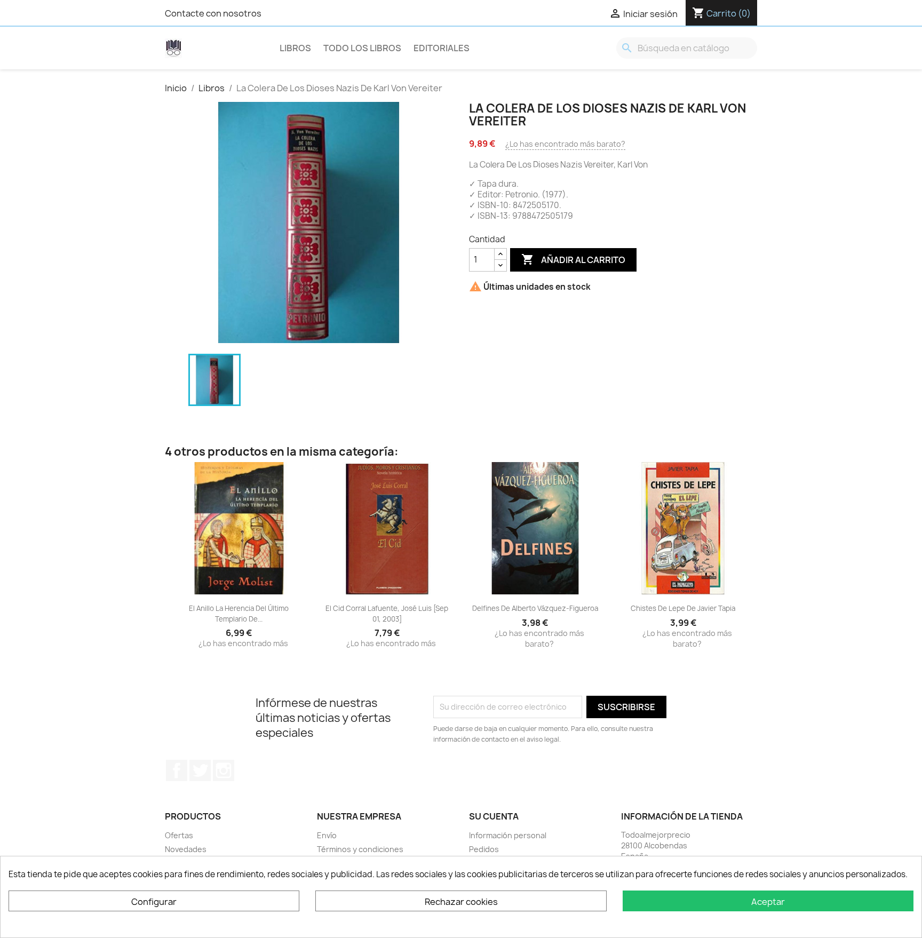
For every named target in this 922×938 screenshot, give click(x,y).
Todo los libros (362, 48)
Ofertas (179, 835)
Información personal (507, 835)
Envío (327, 835)
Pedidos (484, 849)
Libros (295, 48)
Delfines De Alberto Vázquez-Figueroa (535, 608)
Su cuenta (494, 816)
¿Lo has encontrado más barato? (565, 144)
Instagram (223, 770)
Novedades (185, 849)
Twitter (200, 770)
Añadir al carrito (573, 259)
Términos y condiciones (360, 849)
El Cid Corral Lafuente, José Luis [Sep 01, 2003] (386, 613)
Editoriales (442, 48)
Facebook (176, 770)
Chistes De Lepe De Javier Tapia (683, 608)
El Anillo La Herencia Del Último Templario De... (239, 613)
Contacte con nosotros (213, 13)
